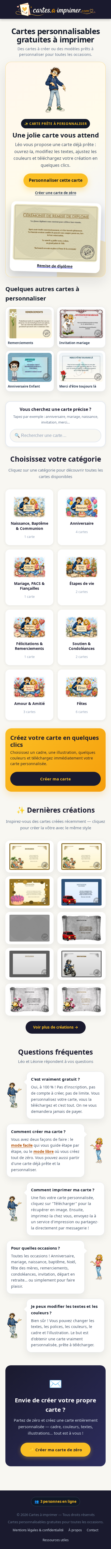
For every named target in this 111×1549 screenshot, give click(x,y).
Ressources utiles (56, 1540)
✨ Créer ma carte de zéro (55, 1449)
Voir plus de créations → (55, 1027)
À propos (75, 1530)
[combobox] (55, 435)
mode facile (22, 1145)
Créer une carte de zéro (55, 192)
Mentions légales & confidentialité (38, 1530)
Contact (92, 1530)
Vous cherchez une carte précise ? (55, 409)
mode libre (43, 1151)
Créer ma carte (55, 778)
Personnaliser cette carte (55, 180)
